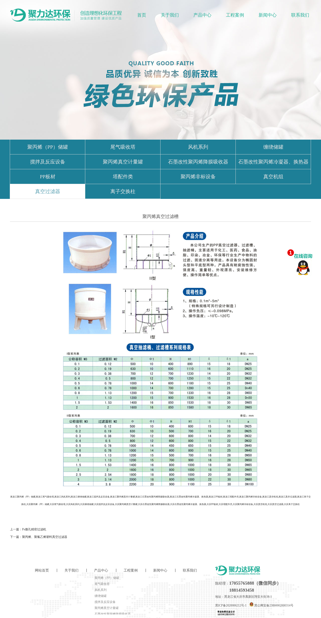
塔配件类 (123, 176)
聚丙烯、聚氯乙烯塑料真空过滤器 (44, 537)
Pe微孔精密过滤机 (34, 529)
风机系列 (198, 147)
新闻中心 (268, 15)
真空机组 (273, 176)
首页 (141, 15)
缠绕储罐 (273, 147)
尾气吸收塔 (122, 147)
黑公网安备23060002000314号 (273, 605)
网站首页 (42, 570)
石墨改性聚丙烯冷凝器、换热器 (273, 161)
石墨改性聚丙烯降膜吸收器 (198, 161)
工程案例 (235, 15)
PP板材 (47, 176)
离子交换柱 (122, 191)
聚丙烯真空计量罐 (123, 161)
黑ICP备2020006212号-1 (231, 605)
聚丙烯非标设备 (198, 176)
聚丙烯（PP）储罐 (47, 147)
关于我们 (170, 15)
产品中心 (202, 15)
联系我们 (300, 15)
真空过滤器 (47, 191)
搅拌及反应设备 (47, 161)
